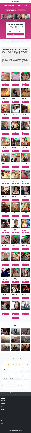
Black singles (3, 403)
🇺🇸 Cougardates (12, 392)
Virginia (15, 392)
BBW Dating (2, 401)
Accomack (18, 392)
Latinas (2, 415)
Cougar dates (3, 420)
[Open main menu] (1, 1)
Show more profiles (15, 318)
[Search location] (29, 1)
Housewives (2, 414)
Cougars (2, 406)
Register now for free (15, 34)
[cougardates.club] (15, 1)
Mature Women (3, 411)
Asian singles (3, 400)
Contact (2, 423)
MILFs (2, 412)
